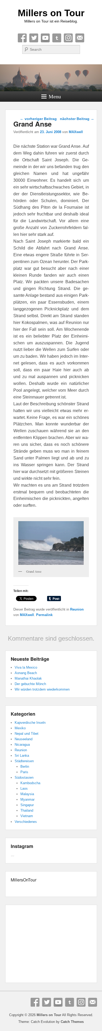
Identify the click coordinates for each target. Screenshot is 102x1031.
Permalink (44, 615)
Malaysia (27, 794)
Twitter (33, 37)
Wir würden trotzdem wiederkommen (42, 689)
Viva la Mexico (26, 667)
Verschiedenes (26, 822)
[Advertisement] (51, 944)
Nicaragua (22, 745)
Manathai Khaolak (28, 678)
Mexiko (20, 728)
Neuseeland (23, 739)
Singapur (27, 805)
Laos (24, 788)
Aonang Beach (26, 673)
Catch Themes (72, 1022)
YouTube (45, 37)
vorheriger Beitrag (38, 119)
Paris (24, 772)
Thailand (26, 810)
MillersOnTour (23, 880)
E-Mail (79, 37)
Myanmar (27, 799)
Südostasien (24, 777)
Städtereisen (24, 761)
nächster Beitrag (77, 119)
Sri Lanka (22, 755)
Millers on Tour (51, 13)
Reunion (77, 609)
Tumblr (56, 37)
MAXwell (76, 132)
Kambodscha (30, 783)
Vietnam (26, 816)
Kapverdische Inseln (30, 723)
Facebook (22, 37)
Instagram (68, 37)
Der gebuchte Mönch (30, 684)
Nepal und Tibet (26, 734)
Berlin (24, 766)
